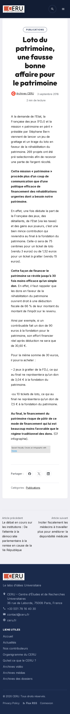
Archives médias (14, 673)
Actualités (9, 642)
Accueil (8, 636)
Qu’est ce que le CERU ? (19, 660)
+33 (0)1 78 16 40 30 (21, 609)
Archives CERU (22, 94)
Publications (35, 29)
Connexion (46, 703)
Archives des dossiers (17, 678)
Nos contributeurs (15, 648)
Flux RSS (31, 703)
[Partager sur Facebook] (29, 473)
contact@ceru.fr (18, 614)
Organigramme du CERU (19, 654)
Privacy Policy (11, 703)
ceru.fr (12, 620)
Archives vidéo (13, 666)
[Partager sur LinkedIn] (48, 473)
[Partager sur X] (39, 473)
